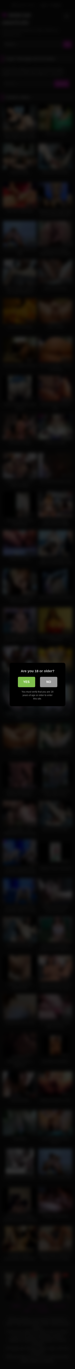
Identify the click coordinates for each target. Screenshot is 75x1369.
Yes (26, 682)
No (48, 682)
